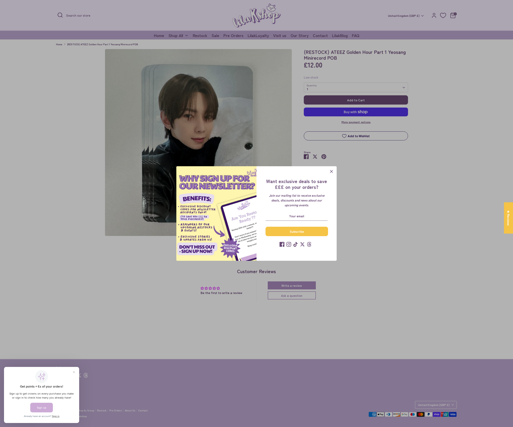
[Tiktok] (295, 244)
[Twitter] (302, 244)
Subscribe (297, 231)
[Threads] (309, 244)
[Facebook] (282, 244)
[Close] (331, 171)
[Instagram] (288, 244)
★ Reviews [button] (508, 218)
